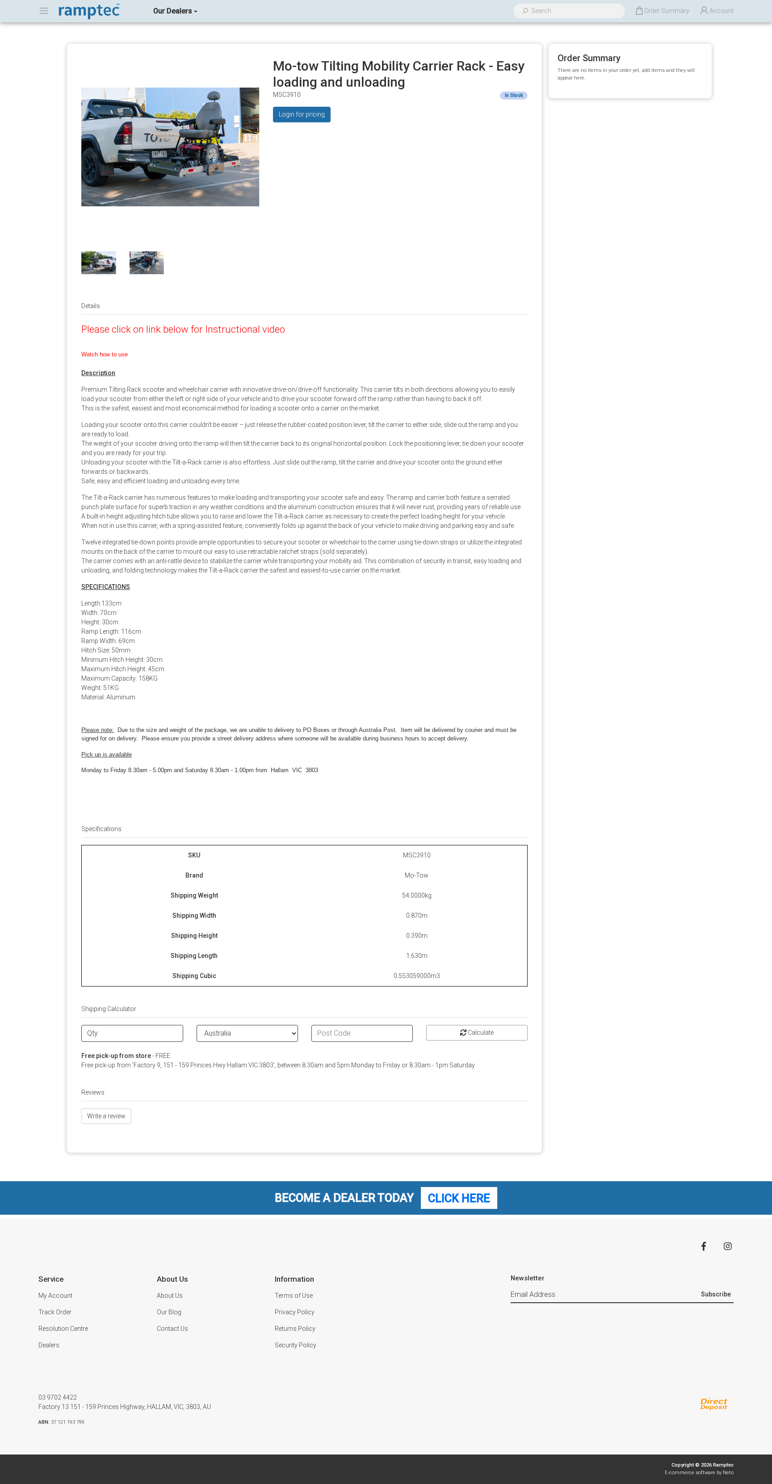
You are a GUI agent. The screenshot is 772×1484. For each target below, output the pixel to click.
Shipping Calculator (108, 1008)
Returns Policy (295, 1328)
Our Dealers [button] (172, 11)
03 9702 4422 (57, 1397)
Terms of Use (294, 1295)
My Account (55, 1295)
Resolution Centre (63, 1328)
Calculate (480, 1032)
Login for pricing (302, 114)
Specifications (101, 828)
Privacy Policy (295, 1312)
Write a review (106, 1116)
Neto (728, 1473)
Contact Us (172, 1328)
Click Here (459, 1197)
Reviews (93, 1092)
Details (90, 305)
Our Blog (169, 1312)
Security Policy (295, 1345)
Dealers (48, 1345)
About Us (170, 1295)
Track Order (54, 1312)
